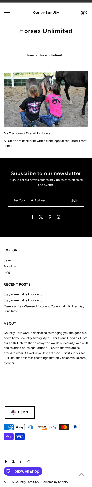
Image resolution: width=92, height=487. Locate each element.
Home (30, 55)
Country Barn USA (46, 12)
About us (10, 266)
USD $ (23, 412)
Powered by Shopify (55, 482)
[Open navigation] (10, 12)
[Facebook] (33, 217)
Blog (7, 272)
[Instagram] (58, 217)
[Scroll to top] (81, 474)
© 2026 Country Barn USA (21, 482)
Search (8, 260)
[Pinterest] (50, 217)
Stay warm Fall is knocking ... (23, 294)
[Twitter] (41, 217)
